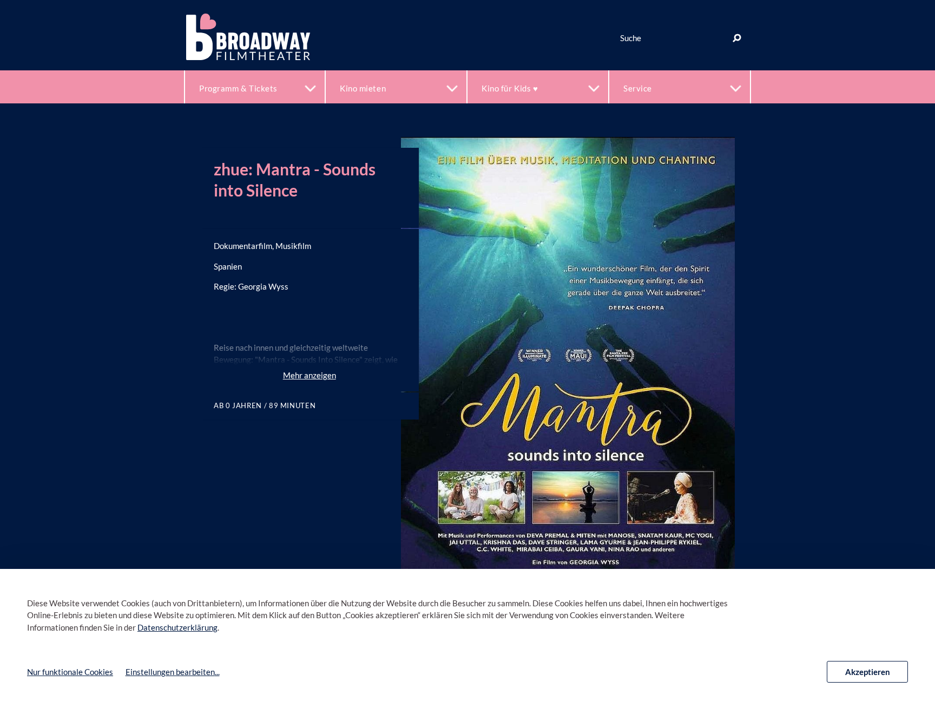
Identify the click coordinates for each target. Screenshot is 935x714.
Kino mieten (363, 88)
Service (637, 88)
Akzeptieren (867, 672)
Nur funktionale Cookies (70, 672)
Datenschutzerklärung (177, 627)
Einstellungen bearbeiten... (173, 672)
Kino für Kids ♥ (510, 88)
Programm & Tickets (238, 88)
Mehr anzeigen (309, 375)
